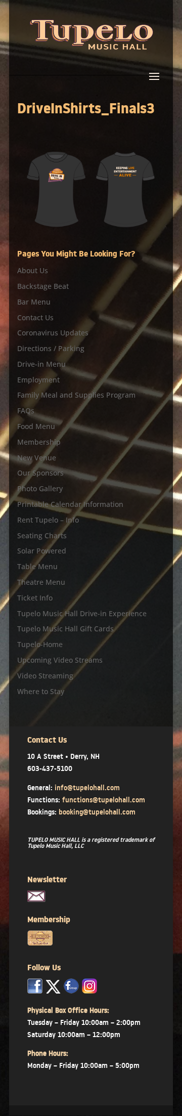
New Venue (36, 457)
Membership (39, 442)
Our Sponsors (40, 473)
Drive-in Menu (41, 364)
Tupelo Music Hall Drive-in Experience (82, 613)
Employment (38, 379)
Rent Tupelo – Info (48, 520)
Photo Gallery (40, 488)
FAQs (25, 410)
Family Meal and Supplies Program (76, 395)
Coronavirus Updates (52, 332)
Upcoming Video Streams (60, 660)
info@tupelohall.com (87, 788)
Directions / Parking (50, 348)
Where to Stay (40, 691)
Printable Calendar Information (70, 504)
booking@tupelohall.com (97, 812)
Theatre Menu (41, 582)
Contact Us (35, 317)
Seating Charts (42, 535)
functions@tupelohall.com (103, 800)
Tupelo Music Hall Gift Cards (65, 628)
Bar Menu (34, 302)
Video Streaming (45, 675)
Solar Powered (41, 550)
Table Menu (37, 566)
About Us (32, 270)
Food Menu (36, 426)
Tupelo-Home (40, 644)
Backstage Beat (43, 286)
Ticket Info (35, 598)
